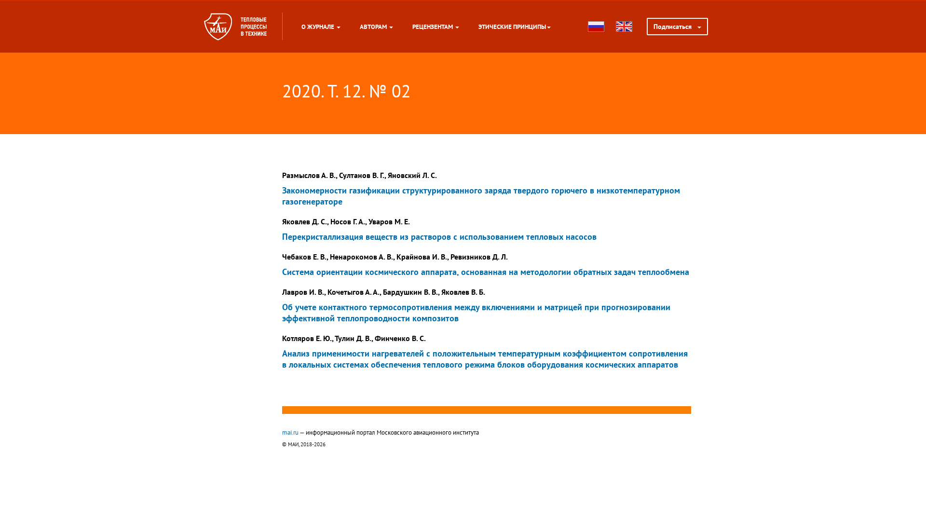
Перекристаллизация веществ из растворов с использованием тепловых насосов (439, 236)
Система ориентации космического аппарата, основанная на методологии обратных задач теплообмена (485, 271)
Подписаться (675, 26)
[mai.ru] (218, 26)
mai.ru (290, 432)
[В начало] (254, 26)
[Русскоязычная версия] (596, 26)
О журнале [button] (318, 26)
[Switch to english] (624, 26)
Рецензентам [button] (433, 26)
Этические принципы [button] (512, 26)
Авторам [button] (374, 26)
